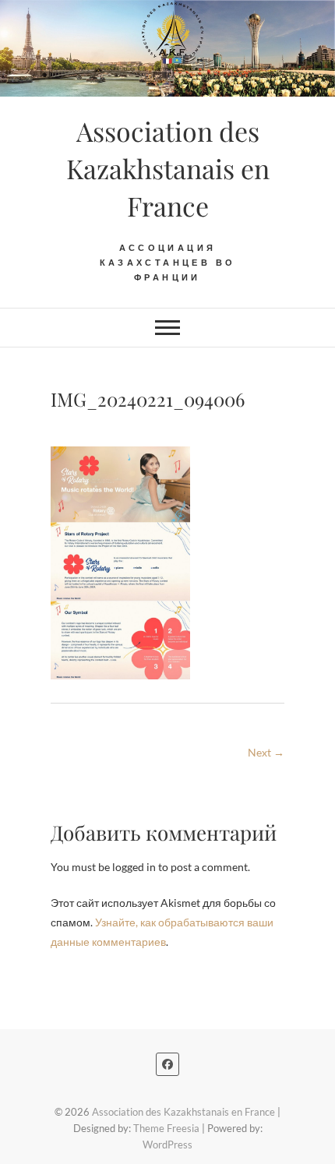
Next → (266, 752)
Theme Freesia (166, 1128)
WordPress (167, 1144)
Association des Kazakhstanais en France (168, 168)
